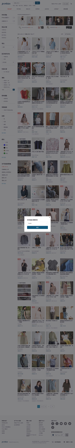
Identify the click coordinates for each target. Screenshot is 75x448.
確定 (37, 227)
